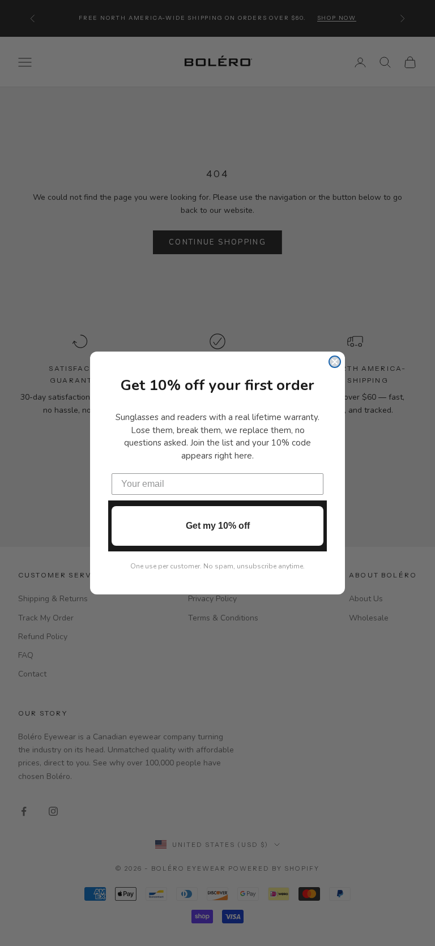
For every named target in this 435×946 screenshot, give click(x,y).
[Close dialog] (334, 361)
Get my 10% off (218, 525)
